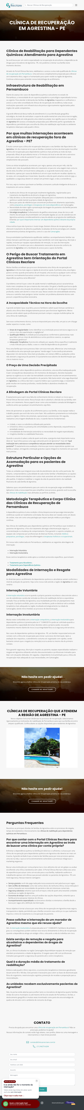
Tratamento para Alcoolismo (21, 563)
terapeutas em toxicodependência (47, 205)
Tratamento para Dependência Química (25, 565)
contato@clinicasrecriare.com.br (42, 1042)
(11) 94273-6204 (43, 1046)
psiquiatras (18, 205)
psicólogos (28, 205)
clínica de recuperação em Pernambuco (53, 1027)
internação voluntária (16, 595)
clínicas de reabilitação (18, 493)
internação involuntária (61, 620)
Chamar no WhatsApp (42, 689)
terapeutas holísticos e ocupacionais (58, 536)
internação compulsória (40, 620)
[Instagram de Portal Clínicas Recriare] (42, 1102)
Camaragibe (55, 231)
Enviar (42, 1089)
